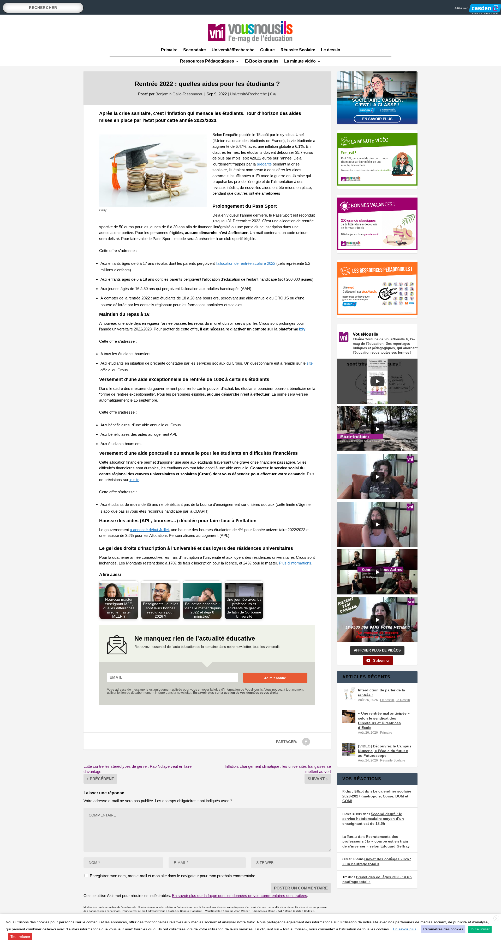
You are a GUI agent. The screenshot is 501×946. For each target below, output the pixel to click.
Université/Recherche (233, 50)
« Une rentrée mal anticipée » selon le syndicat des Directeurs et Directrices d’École (384, 720)
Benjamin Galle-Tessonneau (179, 94)
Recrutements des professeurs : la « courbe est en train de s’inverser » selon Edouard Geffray (376, 841)
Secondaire (194, 50)
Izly (302, 329)
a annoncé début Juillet (149, 529)
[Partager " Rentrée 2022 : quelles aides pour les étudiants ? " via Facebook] (306, 741)
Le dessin (330, 50)
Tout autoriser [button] (480, 929)
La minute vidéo (300, 61)
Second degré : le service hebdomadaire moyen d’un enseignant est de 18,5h (373, 819)
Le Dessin (403, 700)
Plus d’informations (295, 563)
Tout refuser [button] (20, 937)
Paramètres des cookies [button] (443, 929)
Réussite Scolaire (298, 50)
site (310, 363)
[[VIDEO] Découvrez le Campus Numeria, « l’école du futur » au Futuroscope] (348, 749)
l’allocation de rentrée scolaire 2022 (245, 263)
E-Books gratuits (261, 61)
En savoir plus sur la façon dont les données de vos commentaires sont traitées (239, 895)
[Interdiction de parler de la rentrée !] (348, 693)
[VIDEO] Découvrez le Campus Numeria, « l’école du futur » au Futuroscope (384, 751)
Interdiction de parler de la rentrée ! (381, 692)
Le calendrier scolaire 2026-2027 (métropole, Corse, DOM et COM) (376, 796)
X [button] (496, 918)
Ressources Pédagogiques (207, 61)
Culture (267, 50)
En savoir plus (377, 119)
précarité (265, 164)
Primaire (169, 50)
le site (134, 479)
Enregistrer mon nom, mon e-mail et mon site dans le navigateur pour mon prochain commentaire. (173, 876)
